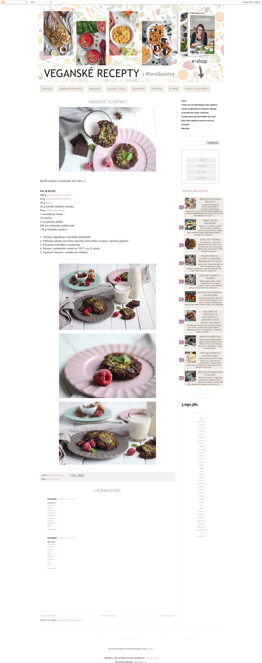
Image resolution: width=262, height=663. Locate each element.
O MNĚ (174, 89)
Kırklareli (51, 513)
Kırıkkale (51, 510)
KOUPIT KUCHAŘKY (197, 89)
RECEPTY (95, 89)
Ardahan (50, 523)
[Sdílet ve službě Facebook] (79, 475)
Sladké (201, 514)
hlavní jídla (201, 450)
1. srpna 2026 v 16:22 (66, 499)
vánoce (201, 524)
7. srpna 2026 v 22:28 (66, 538)
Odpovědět (51, 529)
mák (201, 471)
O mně (201, 477)
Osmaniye (51, 544)
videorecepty (201, 530)
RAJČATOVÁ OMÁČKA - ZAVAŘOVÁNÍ (210, 294)
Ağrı (49, 552)
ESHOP (201, 160)
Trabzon (50, 557)
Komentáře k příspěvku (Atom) (70, 620)
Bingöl (49, 554)
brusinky (201, 428)
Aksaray (50, 547)
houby (201, 453)
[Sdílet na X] (76, 475)
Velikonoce (201, 527)
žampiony (201, 536)
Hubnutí (201, 462)
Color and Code (151, 658)
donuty (201, 443)
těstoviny (201, 521)
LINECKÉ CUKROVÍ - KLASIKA (210, 277)
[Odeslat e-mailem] (71, 475)
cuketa (201, 431)
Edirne (50, 521)
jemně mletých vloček (59, 194)
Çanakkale (51, 515)
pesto (201, 487)
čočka (201, 434)
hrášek (201, 456)
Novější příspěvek (48, 616)
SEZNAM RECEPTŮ (70, 89)
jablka (201, 465)
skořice (201, 511)
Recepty (56, 479)
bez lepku (201, 422)
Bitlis (49, 526)
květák (201, 468)
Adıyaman (51, 505)
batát (201, 419)
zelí (201, 533)
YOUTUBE (201, 172)
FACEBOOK (201, 166)
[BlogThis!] (74, 475)
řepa (201, 508)
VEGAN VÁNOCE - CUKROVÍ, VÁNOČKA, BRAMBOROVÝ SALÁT (210, 259)
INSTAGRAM (201, 178)
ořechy (201, 480)
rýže (201, 505)
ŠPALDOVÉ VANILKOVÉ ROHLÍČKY (210, 373)
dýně (201, 446)
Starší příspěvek (167, 616)
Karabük (50, 559)
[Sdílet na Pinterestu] (82, 475)
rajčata (201, 496)
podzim (201, 490)
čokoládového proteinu (58, 198)
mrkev (201, 474)
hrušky (201, 459)
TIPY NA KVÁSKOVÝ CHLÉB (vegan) (210, 354)
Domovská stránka (108, 616)
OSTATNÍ (157, 89)
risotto (201, 502)
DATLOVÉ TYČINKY (210, 239)
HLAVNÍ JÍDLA (116, 89)
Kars (49, 562)
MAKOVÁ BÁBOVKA (210, 336)
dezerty (49, 479)
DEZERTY (138, 89)
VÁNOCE (47, 89)
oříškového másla (55, 210)
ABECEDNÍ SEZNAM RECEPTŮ (210, 200)
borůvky (201, 425)
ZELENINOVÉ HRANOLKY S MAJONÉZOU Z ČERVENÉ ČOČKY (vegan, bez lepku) (210, 317)
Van (48, 565)
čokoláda (201, 437)
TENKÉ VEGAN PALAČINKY (210, 222)
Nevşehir (51, 518)
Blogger (150, 649)
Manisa (50, 549)
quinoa (201, 493)
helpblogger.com (140, 662)
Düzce (50, 508)
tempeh (201, 517)
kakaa (49, 202)
